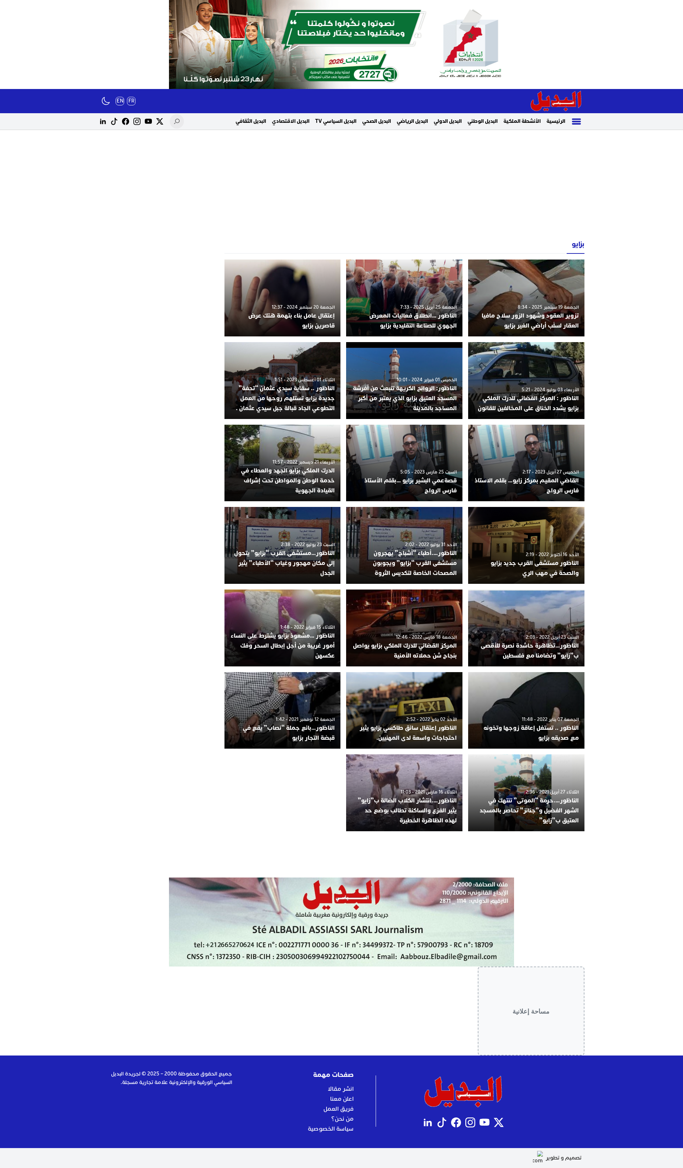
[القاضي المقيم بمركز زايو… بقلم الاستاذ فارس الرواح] (526, 463)
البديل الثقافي (250, 121)
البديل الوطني (482, 121)
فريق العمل (338, 1109)
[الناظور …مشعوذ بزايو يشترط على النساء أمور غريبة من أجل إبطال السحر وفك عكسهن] (282, 628)
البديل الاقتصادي (290, 121)
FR (131, 101)
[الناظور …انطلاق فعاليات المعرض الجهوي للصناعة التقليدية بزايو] (404, 298)
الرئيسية (555, 121)
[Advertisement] (341, 185)
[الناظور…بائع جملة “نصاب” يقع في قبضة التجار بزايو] (282, 710)
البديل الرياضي (412, 121)
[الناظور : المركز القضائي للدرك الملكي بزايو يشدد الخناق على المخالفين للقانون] (526, 380)
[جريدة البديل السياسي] (556, 101)
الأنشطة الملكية (522, 121)
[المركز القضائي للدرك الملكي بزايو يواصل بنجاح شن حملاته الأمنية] (404, 628)
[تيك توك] (114, 121)
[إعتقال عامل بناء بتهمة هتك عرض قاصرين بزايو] (282, 298)
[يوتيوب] (148, 121)
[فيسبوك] (125, 121)
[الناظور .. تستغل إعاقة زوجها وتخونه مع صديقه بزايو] (526, 710)
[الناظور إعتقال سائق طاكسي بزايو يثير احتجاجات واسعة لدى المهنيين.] (404, 710)
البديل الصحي (376, 121)
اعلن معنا (342, 1099)
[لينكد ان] (103, 121)
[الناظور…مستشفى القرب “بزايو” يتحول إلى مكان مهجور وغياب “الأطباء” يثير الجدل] (282, 545)
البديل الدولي (448, 121)
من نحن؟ (342, 1119)
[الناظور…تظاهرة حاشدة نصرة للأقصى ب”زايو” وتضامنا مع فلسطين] (526, 628)
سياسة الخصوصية (331, 1129)
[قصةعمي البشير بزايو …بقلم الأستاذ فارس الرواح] (404, 463)
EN (120, 101)
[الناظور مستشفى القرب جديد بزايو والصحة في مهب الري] (526, 545)
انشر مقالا (341, 1089)
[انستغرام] (137, 121)
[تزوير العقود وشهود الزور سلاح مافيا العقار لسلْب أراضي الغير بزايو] (526, 298)
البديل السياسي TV (335, 121)
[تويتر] (159, 121)
